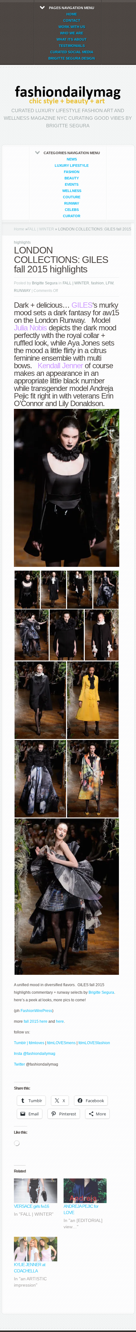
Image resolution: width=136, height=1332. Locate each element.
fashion (71, 172)
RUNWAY (71, 203)
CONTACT (71, 20)
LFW (109, 283)
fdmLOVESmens (61, 1043)
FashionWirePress (36, 1011)
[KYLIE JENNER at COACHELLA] (35, 1249)
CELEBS (72, 210)
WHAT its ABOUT (72, 39)
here (59, 1021)
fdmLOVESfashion (94, 1043)
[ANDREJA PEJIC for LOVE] (85, 1190)
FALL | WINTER (41, 229)
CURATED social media (71, 52)
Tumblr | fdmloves (29, 1043)
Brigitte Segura (45, 283)
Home (19, 229)
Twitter (20, 1064)
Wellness (71, 191)
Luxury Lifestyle (72, 165)
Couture (71, 197)
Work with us (72, 27)
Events (71, 184)
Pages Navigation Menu (71, 33)
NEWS (72, 159)
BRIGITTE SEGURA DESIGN (71, 58)
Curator (71, 216)
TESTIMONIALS (72, 46)
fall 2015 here (35, 1021)
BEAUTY (72, 178)
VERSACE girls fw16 (31, 1206)
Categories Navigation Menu (72, 184)
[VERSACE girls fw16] (35, 1190)
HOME (71, 14)
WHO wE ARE (71, 33)
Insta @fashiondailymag (34, 1053)
